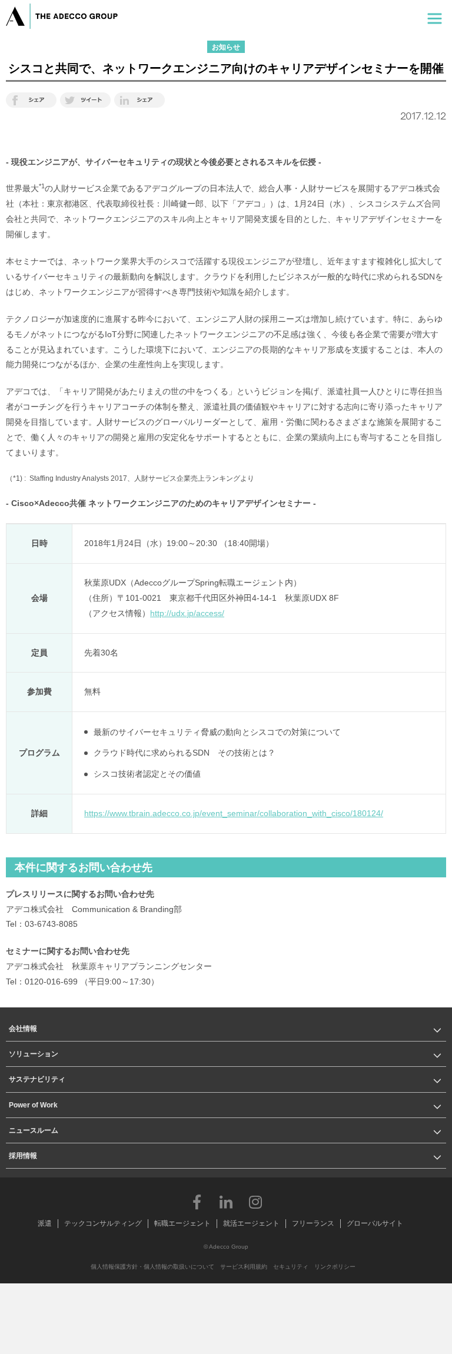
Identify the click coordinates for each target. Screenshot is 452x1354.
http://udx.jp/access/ (187, 613)
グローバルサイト (375, 1223)
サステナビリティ (37, 1079)
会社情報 (23, 1028)
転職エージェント (182, 1223)
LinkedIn (226, 1201)
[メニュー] (434, 16)
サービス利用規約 (243, 1266)
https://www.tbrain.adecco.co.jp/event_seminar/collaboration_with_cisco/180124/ (233, 813)
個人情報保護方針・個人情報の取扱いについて (152, 1266)
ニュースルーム (33, 1130)
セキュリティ (290, 1266)
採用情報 (23, 1156)
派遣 (45, 1223)
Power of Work (33, 1105)
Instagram (255, 1201)
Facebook (196, 1201)
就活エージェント (251, 1223)
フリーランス (313, 1223)
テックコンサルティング (103, 1223)
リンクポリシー (334, 1266)
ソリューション (33, 1054)
